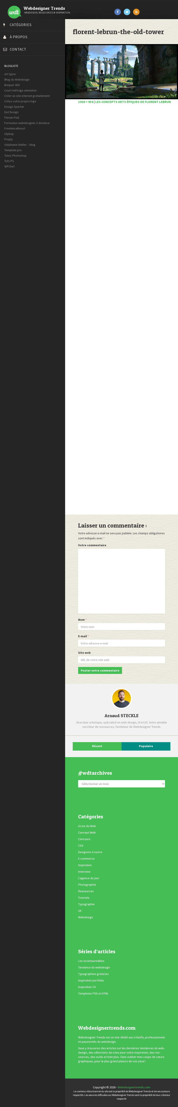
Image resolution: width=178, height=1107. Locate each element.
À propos (19, 37)
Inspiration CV (87, 987)
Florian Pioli (11, 117)
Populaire (146, 746)
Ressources (86, 891)
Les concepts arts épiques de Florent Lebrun (133, 102)
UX (79, 911)
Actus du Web (87, 826)
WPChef (9, 166)
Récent (97, 746)
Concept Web (87, 832)
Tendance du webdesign (94, 968)
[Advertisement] (121, 311)
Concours (84, 839)
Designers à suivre (90, 852)
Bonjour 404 (12, 85)
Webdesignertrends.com (134, 1087)
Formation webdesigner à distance (27, 123)
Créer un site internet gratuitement (27, 96)
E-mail (82, 636)
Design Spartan (14, 107)
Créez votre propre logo (20, 101)
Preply (8, 139)
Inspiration (85, 865)
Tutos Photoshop (15, 155)
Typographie (86, 904)
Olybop (9, 134)
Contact (18, 49)
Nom (81, 620)
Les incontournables (91, 961)
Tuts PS (9, 161)
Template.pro (13, 150)
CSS (80, 845)
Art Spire (10, 74)
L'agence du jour (88, 878)
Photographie (87, 885)
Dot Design (11, 112)
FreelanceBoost (14, 128)
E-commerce (86, 858)
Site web (84, 653)
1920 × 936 (85, 102)
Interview (84, 872)
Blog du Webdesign (17, 79)
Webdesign (85, 917)
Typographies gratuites (93, 974)
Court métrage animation (20, 90)
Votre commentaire (92, 545)
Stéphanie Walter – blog (19, 145)
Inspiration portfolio (91, 981)
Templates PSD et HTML (93, 994)
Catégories (21, 24)
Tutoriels (83, 898)
